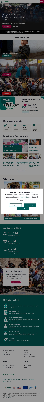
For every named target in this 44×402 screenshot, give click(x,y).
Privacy (21, 197)
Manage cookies (15, 205)
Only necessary (30, 205)
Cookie (26, 197)
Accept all (23, 208)
